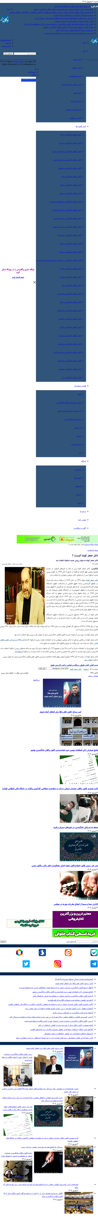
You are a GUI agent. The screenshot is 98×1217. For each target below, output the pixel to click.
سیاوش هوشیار (18, 61)
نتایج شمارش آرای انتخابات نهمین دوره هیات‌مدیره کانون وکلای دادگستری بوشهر (63, 9)
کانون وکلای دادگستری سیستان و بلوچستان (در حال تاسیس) (58, 260)
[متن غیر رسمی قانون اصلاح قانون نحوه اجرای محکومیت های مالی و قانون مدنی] (79, 860)
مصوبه (78, 436)
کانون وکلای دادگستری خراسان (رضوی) (66, 210)
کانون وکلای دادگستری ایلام (70, 185)
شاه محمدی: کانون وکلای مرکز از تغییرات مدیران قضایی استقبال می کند (65, 1025)
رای (80, 452)
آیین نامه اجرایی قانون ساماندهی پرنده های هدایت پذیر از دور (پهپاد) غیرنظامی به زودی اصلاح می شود (54, 1037)
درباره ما (83, 511)
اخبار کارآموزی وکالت (73, 109)
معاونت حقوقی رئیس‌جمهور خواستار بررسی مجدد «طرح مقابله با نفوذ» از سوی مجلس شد (58, 1008)
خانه (84, 42)
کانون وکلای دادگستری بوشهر (70, 193)
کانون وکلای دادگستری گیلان (70, 327)
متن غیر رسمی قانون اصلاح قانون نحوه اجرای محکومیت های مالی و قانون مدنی (64, 18)
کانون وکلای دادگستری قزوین (70, 277)
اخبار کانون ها (81, 126)
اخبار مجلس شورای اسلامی (71, 84)
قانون (79, 394)
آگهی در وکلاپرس (79, 528)
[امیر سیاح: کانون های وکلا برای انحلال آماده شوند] (62, 706)
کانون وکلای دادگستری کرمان (70, 302)
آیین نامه (78, 427)
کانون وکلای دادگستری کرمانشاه (69, 310)
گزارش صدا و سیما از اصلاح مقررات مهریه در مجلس (74, 21)
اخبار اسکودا (76, 67)
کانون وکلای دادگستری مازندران (69, 344)
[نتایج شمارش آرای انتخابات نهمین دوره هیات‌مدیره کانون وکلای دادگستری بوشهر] (79, 745)
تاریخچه (78, 486)
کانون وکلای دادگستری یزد (71, 377)
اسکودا (86, 669)
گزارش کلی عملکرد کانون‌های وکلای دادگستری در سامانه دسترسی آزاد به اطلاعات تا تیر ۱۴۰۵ (58, 24)
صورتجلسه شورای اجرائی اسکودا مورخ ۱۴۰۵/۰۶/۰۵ (73, 979)
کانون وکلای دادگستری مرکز (70, 134)
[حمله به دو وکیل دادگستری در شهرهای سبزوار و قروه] (79, 822)
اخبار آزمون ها (76, 101)
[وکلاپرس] (94, 43)
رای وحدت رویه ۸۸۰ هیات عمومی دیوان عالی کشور (74, 30)
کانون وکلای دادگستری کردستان (69, 293)
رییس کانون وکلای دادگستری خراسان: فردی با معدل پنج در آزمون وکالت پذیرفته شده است (58, 1021)
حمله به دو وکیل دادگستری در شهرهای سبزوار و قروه (73, 15)
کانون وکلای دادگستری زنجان (70, 243)
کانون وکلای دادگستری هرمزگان (69, 360)
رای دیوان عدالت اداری (72, 419)
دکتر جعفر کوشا (92, 580)
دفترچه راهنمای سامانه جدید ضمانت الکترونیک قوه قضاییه (70, 1000)
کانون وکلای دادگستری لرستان (70, 335)
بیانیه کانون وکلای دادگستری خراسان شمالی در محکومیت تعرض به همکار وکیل (62, 996)
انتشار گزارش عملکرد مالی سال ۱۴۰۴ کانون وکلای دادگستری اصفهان (68, 27)
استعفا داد (19, 651)
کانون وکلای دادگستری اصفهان (69, 168)
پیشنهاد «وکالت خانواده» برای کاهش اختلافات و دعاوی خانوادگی (68, 1033)
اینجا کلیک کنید (18, 277)
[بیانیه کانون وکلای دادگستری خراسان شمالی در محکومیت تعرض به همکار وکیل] (48, 1172)
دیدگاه (83, 461)
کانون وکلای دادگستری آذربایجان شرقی (66, 151)
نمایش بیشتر (93, 676)
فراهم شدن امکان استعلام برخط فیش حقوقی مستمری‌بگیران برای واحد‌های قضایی (61, 1029)
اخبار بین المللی (75, 118)
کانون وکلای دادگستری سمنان (70, 252)
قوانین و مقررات (80, 385)
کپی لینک (42, 668)
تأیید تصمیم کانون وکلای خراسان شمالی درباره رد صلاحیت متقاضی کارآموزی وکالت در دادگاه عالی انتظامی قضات (51, 12)
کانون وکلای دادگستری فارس (70, 268)
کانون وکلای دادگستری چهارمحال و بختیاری (65, 201)
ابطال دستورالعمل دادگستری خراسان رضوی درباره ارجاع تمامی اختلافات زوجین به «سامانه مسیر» (55, 987)
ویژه (96, 550)
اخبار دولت (77, 92)
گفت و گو (77, 477)
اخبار (84, 51)
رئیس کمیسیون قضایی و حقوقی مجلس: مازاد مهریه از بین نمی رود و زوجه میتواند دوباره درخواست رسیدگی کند (51, 1017)
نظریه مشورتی (76, 444)
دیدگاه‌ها (36, 680)
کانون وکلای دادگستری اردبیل (70, 143)
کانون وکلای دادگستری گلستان (69, 318)
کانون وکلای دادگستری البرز (71, 176)
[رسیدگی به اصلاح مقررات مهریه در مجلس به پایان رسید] (79, 1166)
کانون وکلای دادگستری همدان (70, 369)
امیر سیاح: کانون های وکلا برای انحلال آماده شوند (72, 6)
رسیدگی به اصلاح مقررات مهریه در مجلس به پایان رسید (42, 1147)
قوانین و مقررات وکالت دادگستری (68, 402)
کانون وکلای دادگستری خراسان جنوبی (67, 218)
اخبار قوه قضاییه (75, 76)
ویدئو (79, 503)
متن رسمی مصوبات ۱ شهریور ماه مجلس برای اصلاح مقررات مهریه (69, 33)
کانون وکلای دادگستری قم (71, 285)
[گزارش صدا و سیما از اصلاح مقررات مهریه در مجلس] (79, 899)
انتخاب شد (88, 659)
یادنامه (78, 494)
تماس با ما (82, 519)
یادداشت (78, 469)
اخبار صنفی (77, 59)
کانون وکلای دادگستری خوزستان (69, 235)
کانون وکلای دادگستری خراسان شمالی (67, 226)
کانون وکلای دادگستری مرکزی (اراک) (67, 352)
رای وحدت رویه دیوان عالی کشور (69, 411)
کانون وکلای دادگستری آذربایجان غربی (67, 159)
